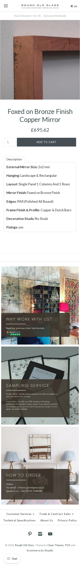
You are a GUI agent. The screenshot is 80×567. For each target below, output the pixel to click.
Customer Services (20, 513)
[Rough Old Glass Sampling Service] (40, 349)
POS (67, 545)
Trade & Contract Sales (56, 513)
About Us (46, 520)
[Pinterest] (30, 534)
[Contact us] (40, 429)
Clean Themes (55, 545)
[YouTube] (50, 534)
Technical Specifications (19, 520)
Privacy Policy (67, 520)
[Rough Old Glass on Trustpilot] (40, 268)
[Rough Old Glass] (40, 6)
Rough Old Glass (24, 545)
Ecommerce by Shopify (40, 550)
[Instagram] (40, 534)
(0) (75, 6)
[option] (40, 59)
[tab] (14, 159)
